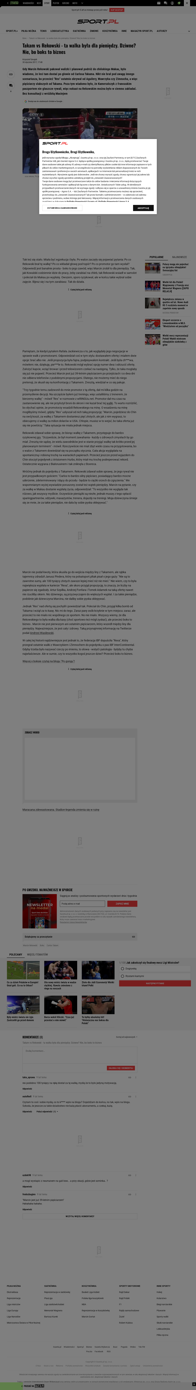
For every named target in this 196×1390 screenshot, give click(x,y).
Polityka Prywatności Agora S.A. (114, 201)
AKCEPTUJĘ (143, 208)
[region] (98, 176)
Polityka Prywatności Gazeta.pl (82, 201)
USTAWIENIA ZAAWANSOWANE (62, 208)
